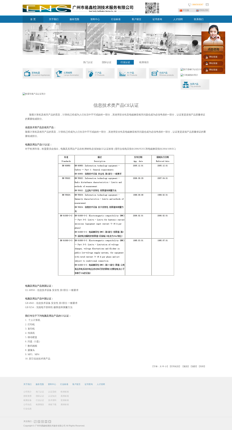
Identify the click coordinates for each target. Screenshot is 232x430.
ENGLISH (203, 10)
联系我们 (198, 19)
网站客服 (213, 57)
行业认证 (125, 62)
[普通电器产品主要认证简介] (37, 78)
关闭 (202, 366)
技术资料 (52, 400)
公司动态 (27, 404)
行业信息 (27, 409)
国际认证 (106, 62)
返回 (186, 366)
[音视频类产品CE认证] (131, 78)
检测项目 (144, 62)
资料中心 (95, 19)
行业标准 (116, 19)
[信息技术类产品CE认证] (100, 78)
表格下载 (52, 404)
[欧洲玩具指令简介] (195, 89)
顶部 (194, 366)
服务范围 (74, 19)
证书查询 (157, 19)
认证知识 (52, 396)
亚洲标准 (65, 400)
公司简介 (27, 392)
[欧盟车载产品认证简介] (34, 94)
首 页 (33, 19)
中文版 (186, 10)
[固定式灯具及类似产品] (68, 78)
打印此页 (175, 366)
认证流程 (52, 392)
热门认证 (88, 62)
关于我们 (53, 19)
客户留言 (136, 19)
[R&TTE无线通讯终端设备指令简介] (163, 78)
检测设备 (27, 400)
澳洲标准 (65, 404)
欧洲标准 (65, 392)
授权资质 (27, 396)
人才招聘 (178, 19)
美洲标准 (65, 396)
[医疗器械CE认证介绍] (191, 69)
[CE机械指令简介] (189, 75)
